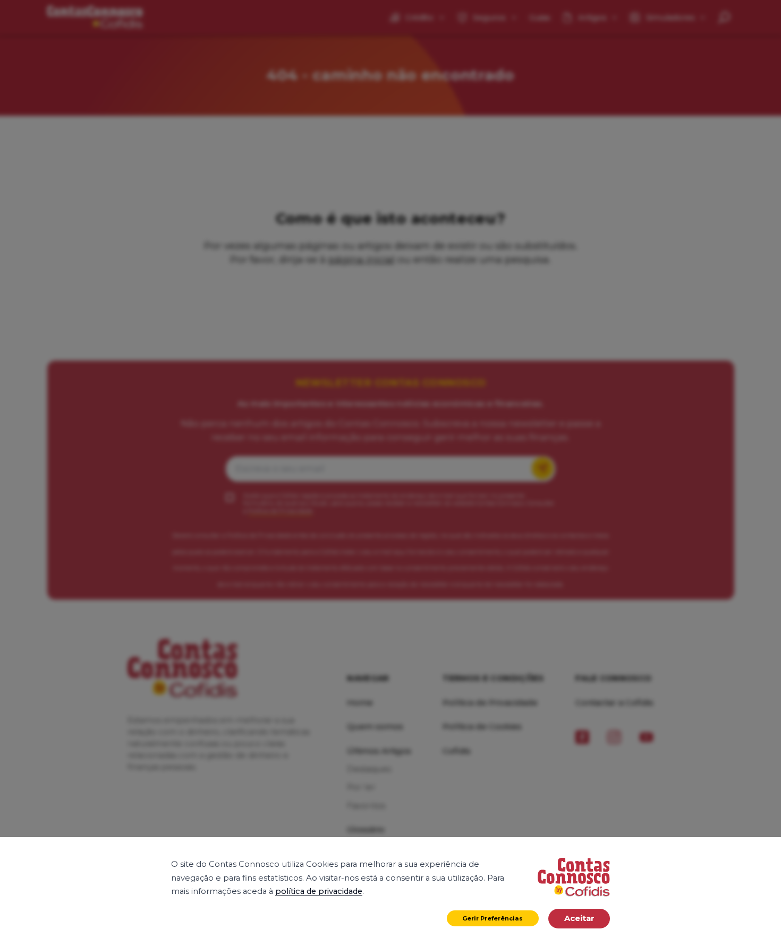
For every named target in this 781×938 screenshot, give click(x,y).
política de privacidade (318, 891)
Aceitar (579, 918)
